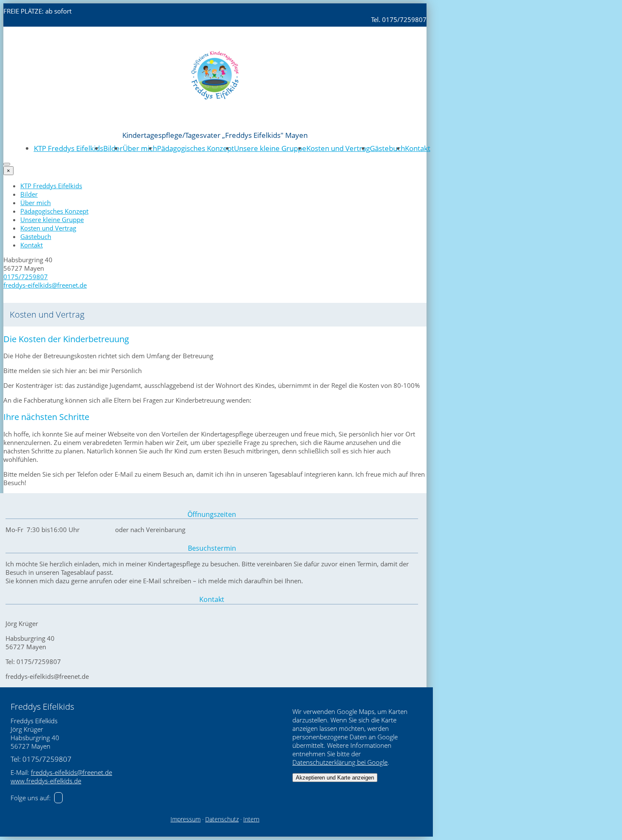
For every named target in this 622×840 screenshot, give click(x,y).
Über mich (140, 148)
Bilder (113, 148)
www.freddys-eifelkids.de (46, 781)
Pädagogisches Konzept (195, 148)
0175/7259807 (25, 276)
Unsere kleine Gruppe (270, 148)
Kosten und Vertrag (338, 148)
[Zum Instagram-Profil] (58, 797)
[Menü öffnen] (6, 164)
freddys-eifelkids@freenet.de (45, 285)
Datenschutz (222, 819)
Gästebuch (387, 148)
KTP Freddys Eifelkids (68, 148)
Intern (251, 819)
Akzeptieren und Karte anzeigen (335, 777)
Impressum (186, 819)
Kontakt (417, 148)
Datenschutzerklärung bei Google (340, 762)
